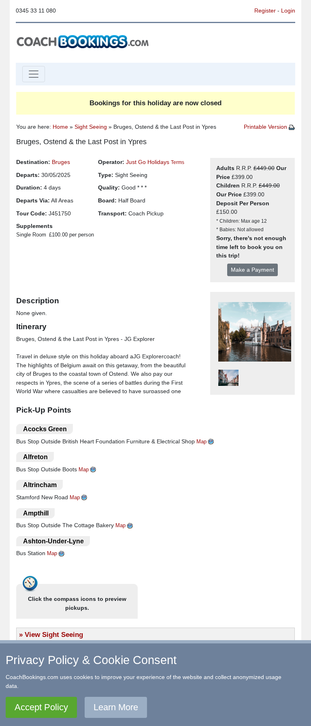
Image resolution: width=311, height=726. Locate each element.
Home (60, 126)
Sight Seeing (91, 126)
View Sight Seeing (54, 634)
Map (201, 442)
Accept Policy (41, 707)
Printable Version (266, 126)
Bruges (61, 162)
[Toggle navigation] (33, 74)
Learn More (116, 707)
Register (265, 10)
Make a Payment (252, 269)
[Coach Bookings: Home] (82, 41)
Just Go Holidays (147, 162)
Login (288, 10)
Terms (177, 162)
